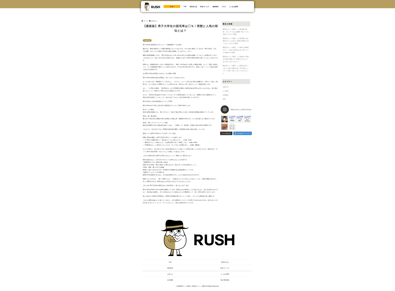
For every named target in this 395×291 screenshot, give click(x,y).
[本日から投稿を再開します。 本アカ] (247, 119)
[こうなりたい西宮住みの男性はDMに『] (224, 126)
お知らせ (147, 40)
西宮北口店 (193, 6)
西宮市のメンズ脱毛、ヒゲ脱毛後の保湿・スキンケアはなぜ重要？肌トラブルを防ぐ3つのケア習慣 (236, 31)
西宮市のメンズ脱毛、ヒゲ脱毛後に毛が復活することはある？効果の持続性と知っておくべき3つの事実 (236, 40)
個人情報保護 (225, 280)
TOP (185, 6)
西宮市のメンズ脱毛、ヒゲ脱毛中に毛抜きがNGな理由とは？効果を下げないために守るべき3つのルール (236, 59)
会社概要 (170, 280)
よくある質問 (233, 6)
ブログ (224, 6)
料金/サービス (204, 6)
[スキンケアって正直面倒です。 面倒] (239, 119)
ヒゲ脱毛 (225, 91)
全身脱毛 (225, 95)
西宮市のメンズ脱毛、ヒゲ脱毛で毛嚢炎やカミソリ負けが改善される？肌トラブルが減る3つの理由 (236, 49)
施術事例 (215, 6)
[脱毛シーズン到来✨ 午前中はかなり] (232, 126)
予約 (172, 6)
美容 (224, 99)
